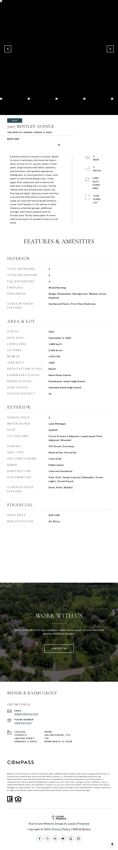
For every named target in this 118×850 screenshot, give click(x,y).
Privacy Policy (61, 829)
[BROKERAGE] (78, 838)
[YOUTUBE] (63, 838)
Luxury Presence (79, 823)
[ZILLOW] (71, 838)
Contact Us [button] (59, 648)
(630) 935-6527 (23, 723)
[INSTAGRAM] (47, 838)
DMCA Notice (82, 829)
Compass (92, 774)
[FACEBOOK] (39, 838)
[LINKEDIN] (55, 838)
